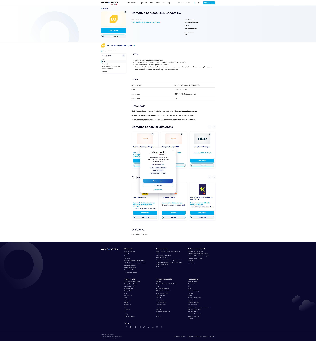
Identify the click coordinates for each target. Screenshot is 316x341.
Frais (103, 61)
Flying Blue (159, 298)
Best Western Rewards (162, 288)
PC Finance (127, 305)
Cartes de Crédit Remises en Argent (198, 256)
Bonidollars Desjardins (162, 293)
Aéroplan (190, 260)
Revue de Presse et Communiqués (134, 260)
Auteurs (126, 253)
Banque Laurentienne (130, 284)
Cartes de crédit (130, 279)
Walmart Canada (129, 316)
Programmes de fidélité (164, 279)
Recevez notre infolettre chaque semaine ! (168, 260)
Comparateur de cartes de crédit (198, 253)
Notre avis (105, 64)
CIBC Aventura (160, 295)
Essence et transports (194, 298)
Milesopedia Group (130, 265)
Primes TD (159, 307)
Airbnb (189, 288)
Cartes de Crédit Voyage (195, 258)
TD (125, 311)
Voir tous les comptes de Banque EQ (120, 45)
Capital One (128, 295)
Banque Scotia (128, 291)
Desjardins (127, 300)
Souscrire (113, 30)
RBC (125, 307)
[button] (209, 127)
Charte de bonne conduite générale (135, 263)
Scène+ (158, 314)
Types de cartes (193, 279)
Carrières (127, 258)
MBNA (126, 302)
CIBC (125, 298)
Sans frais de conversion (195, 314)
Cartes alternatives (107, 69)
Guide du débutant (161, 257)
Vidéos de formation (162, 264)
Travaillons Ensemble (179, 336)
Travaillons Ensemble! (130, 272)
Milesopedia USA (129, 270)
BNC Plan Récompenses (163, 291)
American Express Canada (132, 281)
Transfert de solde (193, 316)
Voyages (190, 318)
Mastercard (191, 284)
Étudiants (190, 300)
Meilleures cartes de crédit (197, 249)
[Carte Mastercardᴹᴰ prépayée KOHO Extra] (202, 189)
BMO (125, 293)
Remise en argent (193, 305)
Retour (105, 9)
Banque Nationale (129, 286)
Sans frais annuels (193, 311)
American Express (193, 281)
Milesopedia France (130, 267)
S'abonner (210, 3)
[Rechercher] (195, 3)
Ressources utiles (162, 249)
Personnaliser (158, 189)
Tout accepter (158, 181)
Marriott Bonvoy (160, 305)
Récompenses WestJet (163, 311)
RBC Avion (159, 309)
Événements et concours (163, 255)
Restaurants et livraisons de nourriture (199, 307)
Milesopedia (128, 249)
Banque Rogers (128, 288)
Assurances (191, 263)
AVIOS (158, 286)
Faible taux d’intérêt (193, 302)
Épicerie (190, 295)
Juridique (104, 71)
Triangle (126, 314)
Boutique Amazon (161, 267)
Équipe (126, 256)
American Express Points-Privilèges (166, 284)
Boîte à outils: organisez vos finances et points (168, 252)
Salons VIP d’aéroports (194, 309)
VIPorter (158, 316)
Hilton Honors (160, 300)
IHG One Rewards (161, 302)
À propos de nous (129, 251)
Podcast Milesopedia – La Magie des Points (169, 262)
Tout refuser (158, 185)
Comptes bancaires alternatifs (111, 66)
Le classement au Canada (195, 251)
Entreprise (190, 293)
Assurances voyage (193, 291)
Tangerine (127, 309)
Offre (103, 59)
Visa (189, 286)
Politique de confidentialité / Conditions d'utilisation (201, 336)
